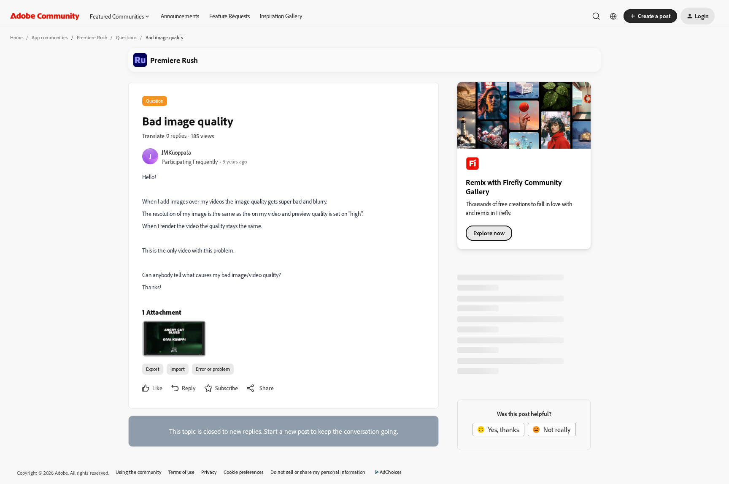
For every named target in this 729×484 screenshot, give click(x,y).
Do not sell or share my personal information (317, 472)
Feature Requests (229, 15)
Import (177, 369)
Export (152, 369)
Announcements (180, 15)
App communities (50, 37)
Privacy (209, 472)
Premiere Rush (92, 37)
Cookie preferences (244, 472)
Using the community (139, 472)
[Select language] (613, 16)
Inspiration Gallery (281, 15)
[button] (650, 16)
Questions (126, 37)
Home (16, 37)
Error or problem (213, 369)
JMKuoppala (176, 152)
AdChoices (391, 472)
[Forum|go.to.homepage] (45, 16)
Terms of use (181, 472)
